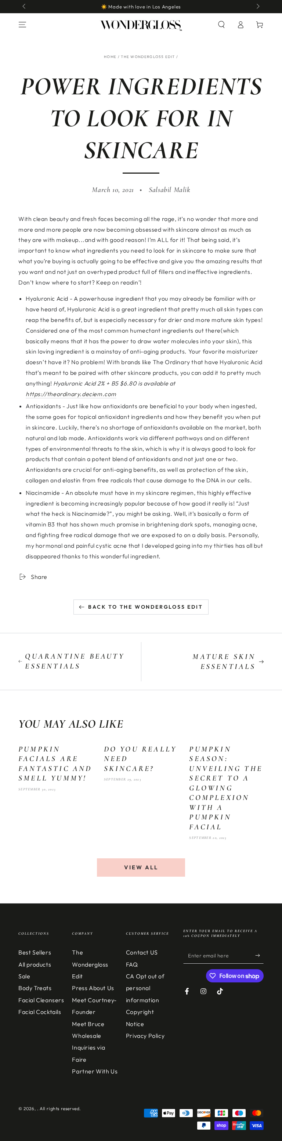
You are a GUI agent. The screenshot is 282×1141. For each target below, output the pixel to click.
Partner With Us (95, 1071)
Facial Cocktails (39, 1011)
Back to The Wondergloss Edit (145, 607)
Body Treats (35, 988)
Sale (24, 976)
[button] (221, 25)
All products (34, 964)
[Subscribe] (259, 955)
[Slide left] (24, 6)
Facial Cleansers (41, 1000)
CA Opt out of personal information (145, 988)
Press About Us (93, 988)
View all (141, 867)
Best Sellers (34, 952)
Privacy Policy (145, 1035)
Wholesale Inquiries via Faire (88, 1047)
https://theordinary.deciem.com (71, 394)
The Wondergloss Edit (148, 56)
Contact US (142, 952)
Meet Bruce (88, 1024)
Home (110, 56)
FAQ (132, 964)
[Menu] (22, 25)
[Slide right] (257, 6)
